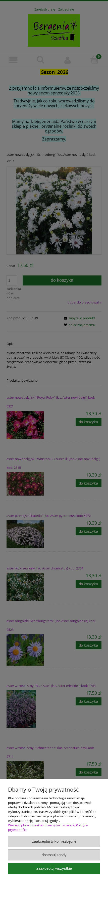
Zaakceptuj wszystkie (54, 868)
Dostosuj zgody (54, 855)
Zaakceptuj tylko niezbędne (54, 841)
